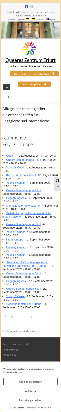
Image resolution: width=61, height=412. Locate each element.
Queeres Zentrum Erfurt (30, 60)
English (52, 19)
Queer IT (11, 155)
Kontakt (11, 19)
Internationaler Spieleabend (23, 205)
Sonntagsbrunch (16, 247)
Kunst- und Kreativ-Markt (21, 175)
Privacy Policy (33, 407)
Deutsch (39, 19)
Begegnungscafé (16, 198)
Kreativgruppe (14, 239)
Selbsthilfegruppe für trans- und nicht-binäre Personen (26, 214)
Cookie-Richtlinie (17, 407)
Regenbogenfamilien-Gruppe (23, 304)
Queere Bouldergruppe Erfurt (23, 160)
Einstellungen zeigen (30, 400)
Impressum (46, 407)
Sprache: (22, 19)
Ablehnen (30, 391)
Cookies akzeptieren (30, 381)
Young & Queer (15, 167)
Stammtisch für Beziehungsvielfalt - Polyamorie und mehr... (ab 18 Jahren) (25, 264)
